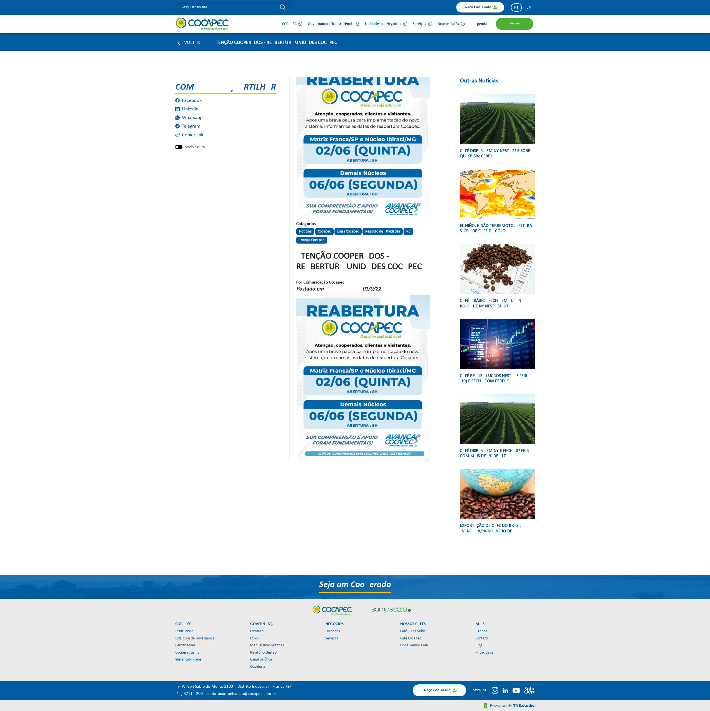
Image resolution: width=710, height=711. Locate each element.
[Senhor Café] (529, 690)
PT (516, 7)
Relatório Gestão (263, 653)
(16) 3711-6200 (189, 694)
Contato (481, 638)
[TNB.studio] (509, 705)
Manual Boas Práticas (267, 645)
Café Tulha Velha (413, 631)
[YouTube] (516, 690)
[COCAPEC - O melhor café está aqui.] (202, 24)
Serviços (331, 638)
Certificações (185, 645)
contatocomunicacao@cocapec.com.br (241, 694)
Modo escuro (194, 147)
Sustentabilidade (188, 659)
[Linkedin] (505, 690)
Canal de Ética (261, 659)
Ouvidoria (257, 667)
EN (528, 7)
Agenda (481, 631)
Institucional (184, 631)
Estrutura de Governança (194, 638)
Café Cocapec (410, 638)
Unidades (332, 631)
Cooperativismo (187, 653)
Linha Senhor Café (414, 645)
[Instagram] (495, 690)
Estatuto (256, 631)
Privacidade (484, 653)
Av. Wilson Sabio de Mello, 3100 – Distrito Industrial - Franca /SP (233, 686)
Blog (478, 645)
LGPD (254, 638)
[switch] (178, 147)
